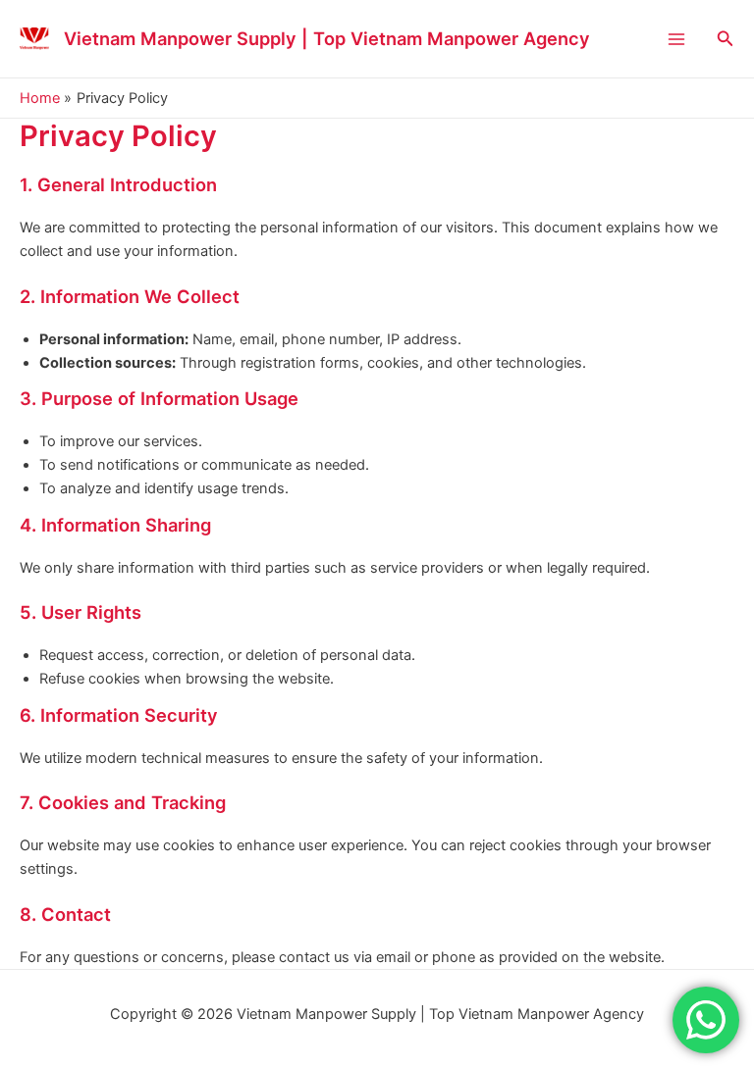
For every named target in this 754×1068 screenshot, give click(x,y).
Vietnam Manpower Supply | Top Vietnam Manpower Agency (327, 38)
